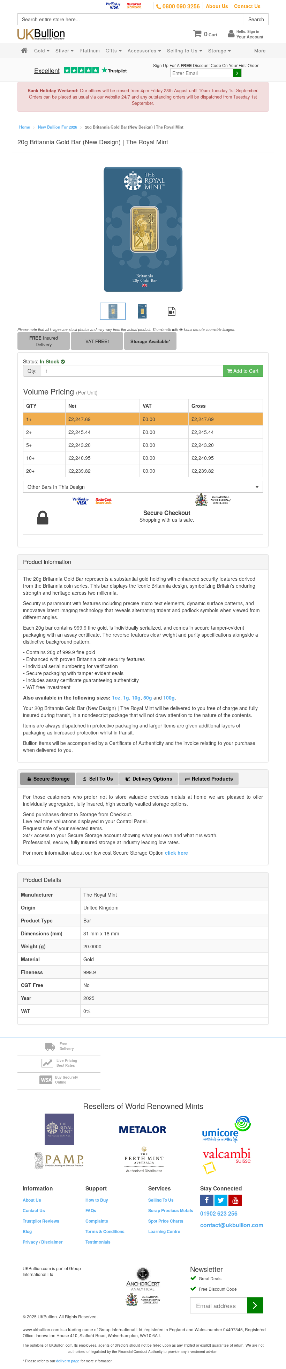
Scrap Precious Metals (170, 1210)
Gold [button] (40, 50)
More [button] (260, 50)
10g (136, 697)
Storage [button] (218, 50)
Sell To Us (100, 778)
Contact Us (247, 5)
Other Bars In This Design (56, 486)
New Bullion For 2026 (57, 127)
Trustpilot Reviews (41, 1221)
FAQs (90, 1210)
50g (147, 697)
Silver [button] (63, 50)
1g (126, 697)
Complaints (96, 1221)
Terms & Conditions (105, 1231)
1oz (116, 697)
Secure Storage (51, 778)
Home (24, 127)
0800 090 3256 (180, 6)
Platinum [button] (90, 50)
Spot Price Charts (165, 1221)
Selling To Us (161, 1200)
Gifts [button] (112, 50)
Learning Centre (164, 1231)
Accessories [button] (143, 50)
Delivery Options (151, 778)
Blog (27, 1231)
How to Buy (96, 1200)
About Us (217, 5)
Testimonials (98, 1242)
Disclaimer (52, 1242)
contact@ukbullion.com (231, 1225)
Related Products (211, 778)
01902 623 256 (219, 1213)
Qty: (32, 370)
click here (176, 852)
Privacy (30, 1242)
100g (169, 697)
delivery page (68, 1361)
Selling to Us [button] (183, 50)
